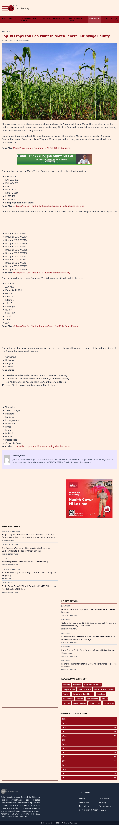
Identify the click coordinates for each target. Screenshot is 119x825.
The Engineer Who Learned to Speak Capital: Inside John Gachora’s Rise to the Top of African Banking (26, 549)
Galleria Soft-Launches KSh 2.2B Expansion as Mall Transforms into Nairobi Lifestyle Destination (88, 624)
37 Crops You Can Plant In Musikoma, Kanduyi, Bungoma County (37, 378)
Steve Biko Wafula (8, 540)
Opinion (66, 703)
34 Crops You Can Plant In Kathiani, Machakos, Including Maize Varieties (48, 206)
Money (104, 698)
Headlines (101, 694)
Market (82, 798)
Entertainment (84, 689)
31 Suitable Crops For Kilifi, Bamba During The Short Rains (41, 446)
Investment (68, 698)
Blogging (77, 684)
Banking (66, 684)
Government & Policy (88, 810)
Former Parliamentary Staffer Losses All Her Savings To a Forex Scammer (88, 665)
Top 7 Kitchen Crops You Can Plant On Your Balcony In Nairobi (35, 381)
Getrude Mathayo (8, 579)
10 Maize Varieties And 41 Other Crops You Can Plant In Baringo (36, 375)
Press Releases (79, 703)
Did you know (69, 689)
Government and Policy (83, 694)
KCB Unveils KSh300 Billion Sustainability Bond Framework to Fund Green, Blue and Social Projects (88, 638)
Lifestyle (79, 698)
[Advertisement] (76, 8)
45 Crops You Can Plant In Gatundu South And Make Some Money (45, 326)
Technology (109, 703)
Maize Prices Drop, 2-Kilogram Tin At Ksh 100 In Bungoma (41, 148)
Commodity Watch (92, 684)
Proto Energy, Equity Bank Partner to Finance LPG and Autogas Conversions (88, 651)
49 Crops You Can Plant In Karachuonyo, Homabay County (41, 272)
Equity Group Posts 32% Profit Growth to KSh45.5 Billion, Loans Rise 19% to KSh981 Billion (29, 587)
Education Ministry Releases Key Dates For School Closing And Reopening (29, 574)
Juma (6, 40)
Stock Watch (94, 703)
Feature (66, 694)
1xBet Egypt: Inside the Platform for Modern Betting (25, 561)
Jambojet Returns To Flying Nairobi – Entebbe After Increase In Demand (88, 610)
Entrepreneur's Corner (104, 689)
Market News (92, 698)
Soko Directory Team (10, 554)
